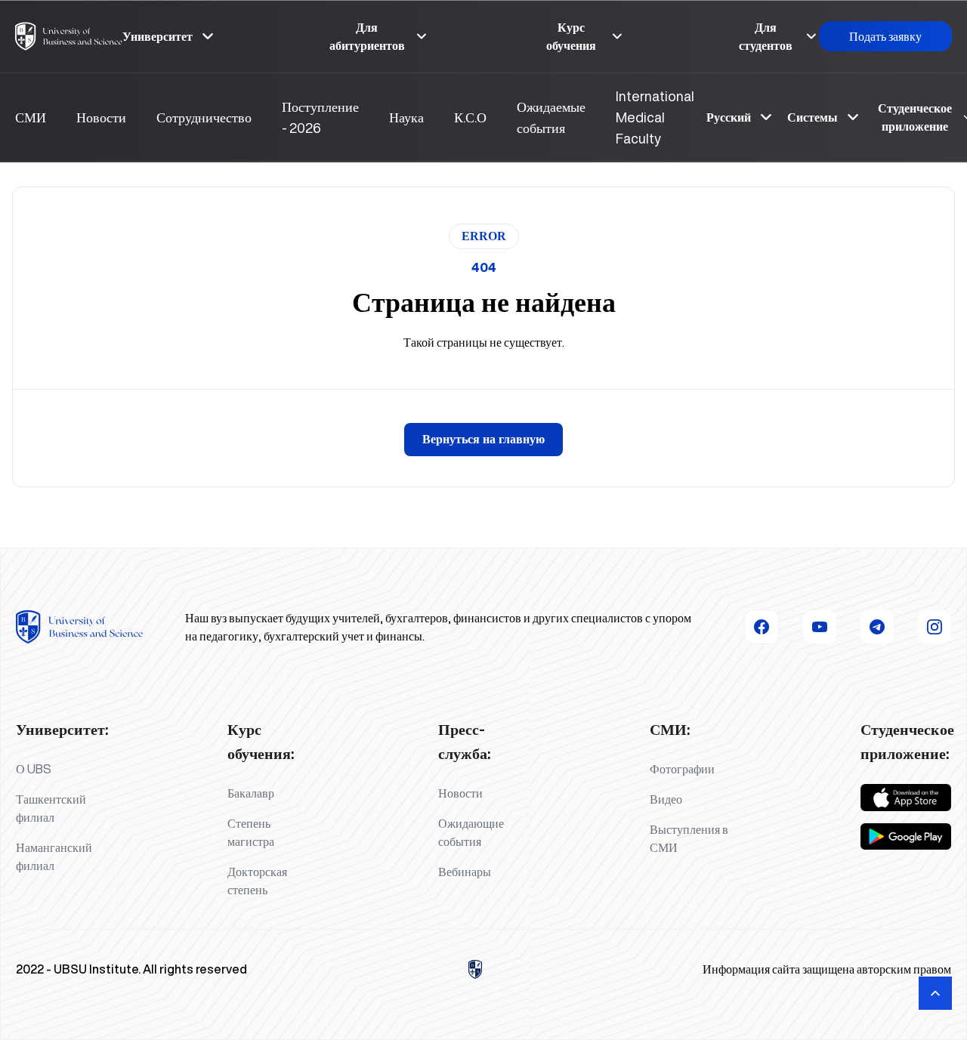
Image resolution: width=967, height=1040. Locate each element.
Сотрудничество (204, 117)
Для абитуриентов (367, 36)
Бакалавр (250, 793)
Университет (157, 36)
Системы (812, 117)
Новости (101, 117)
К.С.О (470, 117)
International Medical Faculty (655, 117)
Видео (666, 799)
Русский (728, 117)
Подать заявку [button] (885, 36)
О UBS (33, 769)
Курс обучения (571, 36)
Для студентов (765, 36)
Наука (406, 117)
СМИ (30, 117)
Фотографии (682, 769)
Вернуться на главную (483, 439)
